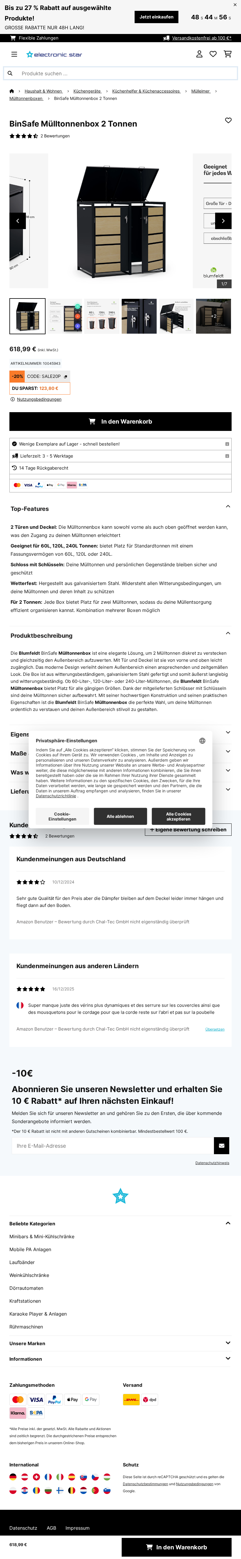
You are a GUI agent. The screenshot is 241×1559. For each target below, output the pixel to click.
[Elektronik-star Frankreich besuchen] (48, 1476)
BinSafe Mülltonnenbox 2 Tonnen (85, 98)
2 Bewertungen (55, 136)
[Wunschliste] (213, 54)
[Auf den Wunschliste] (228, 120)
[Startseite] (17, 91)
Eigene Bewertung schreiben (190, 829)
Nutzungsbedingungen (194, 1484)
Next (223, 221)
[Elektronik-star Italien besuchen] (59, 1476)
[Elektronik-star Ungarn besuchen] (107, 1476)
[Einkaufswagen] (228, 54)
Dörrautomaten (26, 1288)
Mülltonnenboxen (26, 98)
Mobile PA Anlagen (30, 1249)
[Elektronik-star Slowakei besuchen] (83, 1476)
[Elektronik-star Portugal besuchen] (95, 1490)
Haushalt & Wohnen (44, 91)
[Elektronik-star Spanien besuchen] (71, 1476)
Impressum (78, 1528)
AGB (51, 1528)
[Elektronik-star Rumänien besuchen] (36, 1490)
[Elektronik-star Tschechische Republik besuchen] (95, 1476)
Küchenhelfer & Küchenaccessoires (146, 91)
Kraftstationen (25, 1301)
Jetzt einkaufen (156, 17)
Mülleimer (201, 91)
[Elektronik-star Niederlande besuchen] (83, 1490)
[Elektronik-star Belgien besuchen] (71, 1490)
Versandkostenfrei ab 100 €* (202, 38)
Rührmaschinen (26, 1327)
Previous (17, 221)
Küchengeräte (87, 91)
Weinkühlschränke (29, 1275)
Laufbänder (22, 1262)
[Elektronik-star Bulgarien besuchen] (48, 1490)
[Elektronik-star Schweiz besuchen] (36, 1476)
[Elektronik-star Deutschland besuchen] (12, 1476)
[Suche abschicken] (10, 73)
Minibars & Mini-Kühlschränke (41, 1236)
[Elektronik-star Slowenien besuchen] (107, 1490)
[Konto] (199, 54)
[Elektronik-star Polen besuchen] (12, 1490)
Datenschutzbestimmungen (145, 1484)
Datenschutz (23, 1528)
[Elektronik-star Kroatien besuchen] (24, 1490)
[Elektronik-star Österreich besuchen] (24, 1476)
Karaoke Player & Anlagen (38, 1314)
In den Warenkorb (126, 421)
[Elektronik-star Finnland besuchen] (59, 1490)
